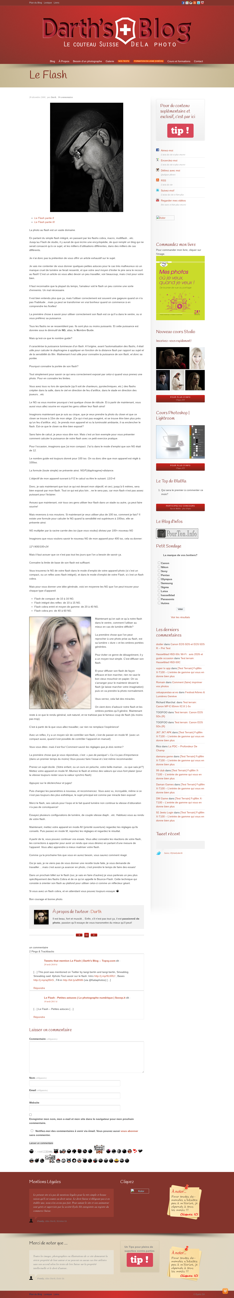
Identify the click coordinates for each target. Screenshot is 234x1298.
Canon (165, 563)
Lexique (48, 2)
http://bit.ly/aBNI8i (73, 980)
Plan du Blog (35, 2)
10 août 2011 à (50, 1001)
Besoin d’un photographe (87, 61)
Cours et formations (178, 61)
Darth (53, 97)
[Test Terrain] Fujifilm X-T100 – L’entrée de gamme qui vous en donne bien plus (180, 672)
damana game (164, 756)
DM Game (162, 798)
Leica (164, 591)
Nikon (164, 567)
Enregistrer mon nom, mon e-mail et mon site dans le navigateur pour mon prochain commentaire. (81, 1121)
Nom (38, 1077)
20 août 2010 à (50, 964)
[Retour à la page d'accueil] (117, 49)
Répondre (39, 988)
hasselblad (168, 595)
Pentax (165, 575)
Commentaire (43, 1038)
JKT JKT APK (163, 732)
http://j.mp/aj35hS (43, 980)
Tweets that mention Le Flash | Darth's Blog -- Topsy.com (79, 960)
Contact (198, 61)
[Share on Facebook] (3, 335)
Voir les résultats (180, 617)
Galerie (110, 61)
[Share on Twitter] (3, 328)
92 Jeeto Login (164, 812)
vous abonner (129, 1131)
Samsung (167, 583)
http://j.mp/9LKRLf (104, 976)
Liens (56, 2)
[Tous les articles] (86, 935)
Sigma (165, 587)
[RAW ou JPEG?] (79, 935)
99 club (160, 770)
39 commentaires (65, 97)
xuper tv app (163, 668)
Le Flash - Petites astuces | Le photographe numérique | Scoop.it (84, 997)
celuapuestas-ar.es (167, 692)
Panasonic (167, 599)
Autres (165, 603)
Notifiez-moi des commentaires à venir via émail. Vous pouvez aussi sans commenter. (83, 1133)
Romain (160, 682)
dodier (159, 644)
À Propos (64, 61)
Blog (52, 61)
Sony (164, 571)
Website (34, 1102)
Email (38, 1090)
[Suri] (94, 935)
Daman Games (165, 784)
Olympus (166, 579)
